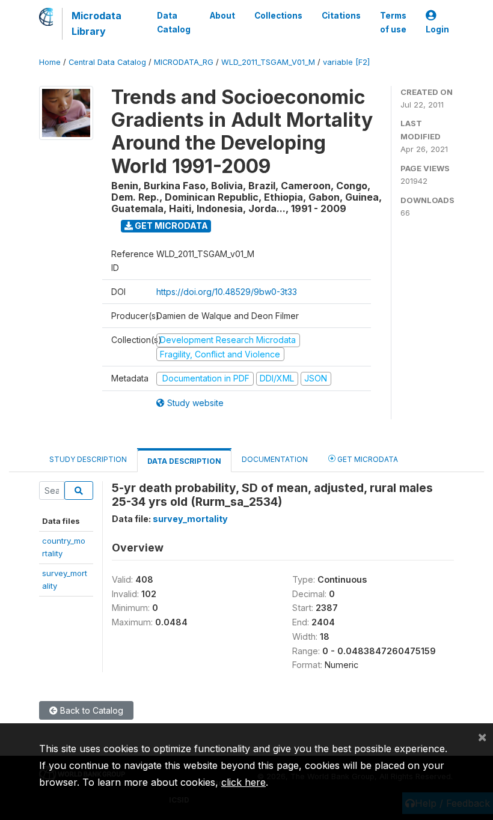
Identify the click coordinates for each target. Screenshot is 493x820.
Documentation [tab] (275, 459)
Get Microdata (170, 225)
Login (437, 29)
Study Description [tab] (88, 459)
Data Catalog (174, 22)
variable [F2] (346, 62)
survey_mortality (190, 519)
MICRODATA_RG (183, 62)
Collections (278, 15)
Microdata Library (96, 23)
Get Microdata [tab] (366, 459)
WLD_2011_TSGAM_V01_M (268, 62)
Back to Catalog (90, 710)
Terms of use (393, 22)
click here (243, 782)
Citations (341, 15)
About (222, 15)
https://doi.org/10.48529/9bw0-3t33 (226, 292)
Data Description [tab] (184, 461)
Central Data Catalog (107, 62)
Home (50, 62)
